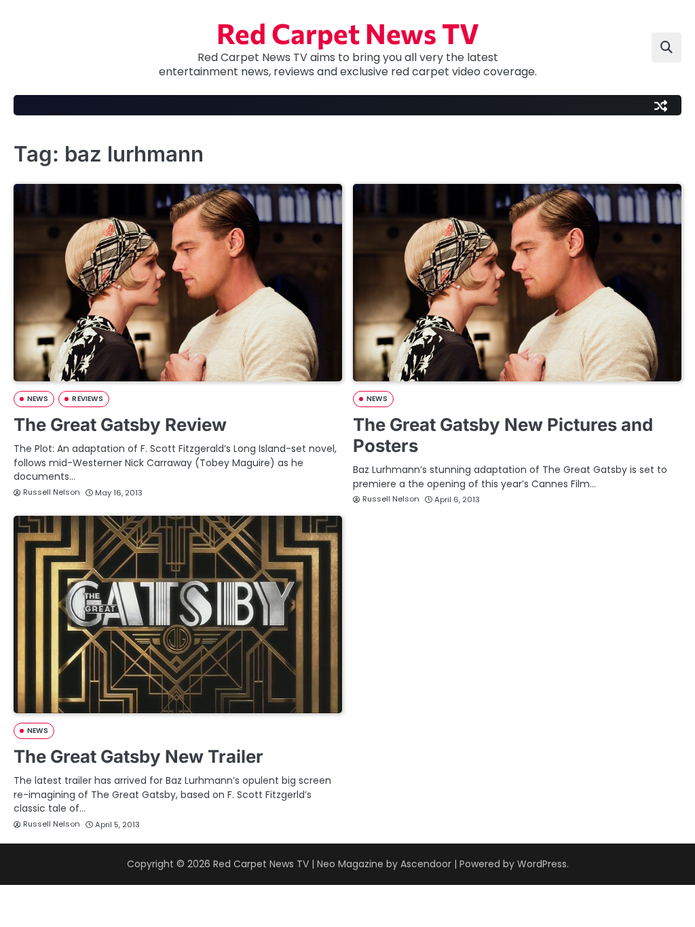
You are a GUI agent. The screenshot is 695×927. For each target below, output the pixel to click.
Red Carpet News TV (348, 33)
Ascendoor (425, 864)
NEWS (37, 399)
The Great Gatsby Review (120, 424)
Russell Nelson (51, 492)
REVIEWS (87, 399)
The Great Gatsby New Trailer (138, 756)
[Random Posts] (660, 105)
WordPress (542, 864)
